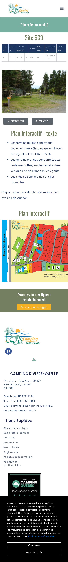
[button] (62, 9)
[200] (30, 265)
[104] (29, 245)
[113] (29, 231)
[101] (21, 250)
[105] (24, 244)
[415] (62, 232)
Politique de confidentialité (41, 536)
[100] (26, 252)
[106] (30, 241)
